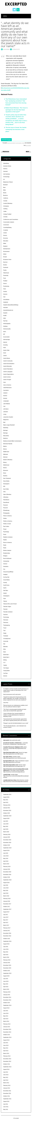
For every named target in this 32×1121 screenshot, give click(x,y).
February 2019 (6, 866)
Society (5, 582)
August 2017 (6, 912)
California (5, 198)
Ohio (4, 491)
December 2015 (7, 965)
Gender (5, 291)
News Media (6, 481)
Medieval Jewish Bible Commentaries (12, 441)
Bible (4, 190)
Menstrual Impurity (7, 443)
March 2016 (6, 957)
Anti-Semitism (6, 174)
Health (4, 315)
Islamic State (6, 350)
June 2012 (5, 1074)
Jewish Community (7, 361)
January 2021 (6, 807)
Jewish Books (6, 358)
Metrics (5, 446)
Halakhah (5, 302)
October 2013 (6, 1034)
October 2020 (6, 813)
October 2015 (6, 970)
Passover (5, 505)
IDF (4, 334)
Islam (4, 347)
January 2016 (6, 962)
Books (4, 192)
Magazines (6, 419)
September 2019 (7, 847)
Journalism (6, 390)
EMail (4, 243)
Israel (9, 139)
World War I (6, 654)
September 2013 (7, 1037)
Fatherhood (6, 273)
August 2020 (6, 818)
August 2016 (6, 944)
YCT (4, 662)
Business (5, 195)
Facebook (5, 267)
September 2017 (7, 909)
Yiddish (5, 665)
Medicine (5, 438)
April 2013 (5, 1050)
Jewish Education (7, 366)
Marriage (5, 430)
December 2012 (7, 1058)
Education (5, 240)
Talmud (5, 601)
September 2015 (7, 973)
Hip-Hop (5, 320)
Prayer (4, 529)
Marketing (5, 427)
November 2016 (7, 936)
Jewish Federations (8, 369)
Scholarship (6, 561)
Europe (5, 256)
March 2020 (6, 831)
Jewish (5, 355)
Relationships (6, 553)
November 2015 (7, 968)
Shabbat (5, 574)
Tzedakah (5, 635)
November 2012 (7, 1061)
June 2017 (5, 917)
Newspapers (6, 483)
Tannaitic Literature (8, 612)
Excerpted (16, 4)
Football (5, 280)
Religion (5, 555)
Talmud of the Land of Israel (10, 603)
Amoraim (5, 171)
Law (4, 406)
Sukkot (5, 593)
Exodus (5, 264)
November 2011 (7, 1093)
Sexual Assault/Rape (8, 571)
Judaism (5, 393)
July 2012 (5, 1072)
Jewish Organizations (8, 374)
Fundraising (6, 286)
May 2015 (5, 984)
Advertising (6, 163)
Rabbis (5, 539)
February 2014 (6, 1024)
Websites (5, 646)
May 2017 (5, 920)
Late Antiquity (6, 403)
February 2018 (6, 898)
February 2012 (6, 1085)
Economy (5, 238)
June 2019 (5, 856)
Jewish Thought (7, 379)
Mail (4, 422)
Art (4, 179)
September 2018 (7, 880)
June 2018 (5, 888)
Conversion (6, 224)
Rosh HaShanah (7, 558)
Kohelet (5, 398)
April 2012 (5, 1080)
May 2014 (5, 1016)
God (4, 297)
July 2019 (5, 853)
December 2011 (7, 1090)
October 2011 (6, 1096)
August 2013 (6, 1040)
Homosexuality (6, 329)
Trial (4, 630)
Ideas (4, 331)
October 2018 (6, 877)
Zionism (5, 676)
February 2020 (6, 834)
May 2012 (5, 1077)
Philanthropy (6, 510)
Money (5, 462)
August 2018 (6, 882)
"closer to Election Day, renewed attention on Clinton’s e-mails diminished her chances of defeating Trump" (14, 715)
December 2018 (7, 871)
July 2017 (5, 914)
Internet (5, 342)
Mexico (5, 449)
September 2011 (7, 1098)
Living (4, 414)
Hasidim (5, 313)
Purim (4, 534)
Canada (5, 200)
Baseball (5, 184)
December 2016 (7, 933)
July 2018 (5, 885)
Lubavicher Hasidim (8, 417)
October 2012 (6, 1064)
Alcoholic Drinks (7, 166)
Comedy (5, 216)
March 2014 (6, 1021)
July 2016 (5, 946)
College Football (7, 214)
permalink (28, 145)
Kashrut (5, 395)
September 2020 (7, 815)
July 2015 (5, 978)
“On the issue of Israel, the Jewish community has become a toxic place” (16, 129)
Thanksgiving (6, 625)
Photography (6, 513)
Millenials (5, 454)
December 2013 (7, 1029)
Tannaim (5, 609)
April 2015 (5, 986)
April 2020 (5, 829)
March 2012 (6, 1082)
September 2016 (7, 941)
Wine (4, 649)
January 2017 (6, 930)
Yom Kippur (6, 668)
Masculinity (6, 435)
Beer (4, 187)
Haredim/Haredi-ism (8, 310)
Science (5, 563)
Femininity (5, 275)
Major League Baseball (9, 425)
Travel (4, 628)
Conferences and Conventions (10, 219)
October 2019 (6, 845)
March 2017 (6, 925)
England (5, 246)
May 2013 (5, 1048)
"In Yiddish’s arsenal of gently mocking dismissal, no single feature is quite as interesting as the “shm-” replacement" (15, 690)
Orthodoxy (5, 497)
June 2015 (5, 981)
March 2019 (6, 863)
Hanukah (5, 307)
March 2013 (6, 1053)
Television (5, 620)
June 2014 (5, 1013)
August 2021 (6, 797)
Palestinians (6, 499)
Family (4, 270)
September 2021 (7, 794)
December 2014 (7, 997)
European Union (7, 259)
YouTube (5, 673)
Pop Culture (6, 526)
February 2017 (6, 928)
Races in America (7, 542)
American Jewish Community (14, 143)
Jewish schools (7, 377)
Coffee (4, 211)
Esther (4, 254)
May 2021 (5, 799)
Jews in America (7, 385)
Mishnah (5, 457)
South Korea (6, 585)
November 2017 (7, 904)
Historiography (6, 323)
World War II (6, 657)
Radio (4, 545)
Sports (4, 588)
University (5, 641)
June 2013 (5, 1045)
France (5, 283)
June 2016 (5, 949)
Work (4, 652)
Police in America (7, 515)
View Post (5, 702)
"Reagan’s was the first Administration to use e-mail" (15, 723)
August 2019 (6, 850)
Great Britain (6, 299)
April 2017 (5, 922)
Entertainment (6, 248)
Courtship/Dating (7, 227)
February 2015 (6, 992)
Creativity (5, 230)
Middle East (6, 451)
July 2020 (5, 821)
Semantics (5, 566)
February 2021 (6, 805)
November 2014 (7, 1000)
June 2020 (5, 823)
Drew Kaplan (6, 49)
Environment (6, 251)
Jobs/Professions (7, 387)
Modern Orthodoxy (7, 459)
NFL (4, 486)
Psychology (6, 531)
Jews (4, 382)
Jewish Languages (7, 371)
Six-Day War (6, 577)
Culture (5, 232)
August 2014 (6, 1008)
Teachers (5, 614)
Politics (5, 518)
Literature (5, 411)
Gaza (4, 288)
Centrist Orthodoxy (7, 203)
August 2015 (6, 976)
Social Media (6, 579)
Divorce (5, 235)
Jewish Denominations (8, 363)
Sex (4, 569)
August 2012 (6, 1069)
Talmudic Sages (7, 606)
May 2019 (5, 858)
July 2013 (5, 1042)
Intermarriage (6, 339)
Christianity (6, 206)
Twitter (14, 9)
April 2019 (5, 861)
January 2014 (6, 1026)
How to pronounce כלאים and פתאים (12, 694)
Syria (4, 598)
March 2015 (6, 989)
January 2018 (6, 901)
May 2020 (5, 826)
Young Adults (6, 670)
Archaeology (6, 176)
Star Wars (5, 590)
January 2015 (6, 994)
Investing (5, 345)
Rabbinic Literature (8, 537)
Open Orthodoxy (7, 494)
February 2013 (6, 1056)
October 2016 (6, 938)
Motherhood (6, 465)
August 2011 (6, 1101)
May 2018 (5, 890)
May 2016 (5, 952)
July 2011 (5, 1104)
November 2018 (7, 874)
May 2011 (5, 1109)
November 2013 (7, 1032)
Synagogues (6, 595)
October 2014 (6, 1002)
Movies (5, 467)
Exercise (5, 262)
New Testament (7, 478)
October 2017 (6, 906)
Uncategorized (6, 638)
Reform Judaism (7, 550)
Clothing (5, 208)
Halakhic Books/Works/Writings (10, 305)
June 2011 (5, 1106)
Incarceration (6, 337)
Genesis (5, 294)
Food (4, 278)
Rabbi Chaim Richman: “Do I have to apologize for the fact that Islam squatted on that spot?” (17, 109)
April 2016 (5, 954)
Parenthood (6, 502)
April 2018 (5, 893)
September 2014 (7, 1005)
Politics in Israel (7, 523)
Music (4, 473)
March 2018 (6, 896)
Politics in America (7, 521)
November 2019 (7, 842)
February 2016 (6, 960)
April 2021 (5, 802)
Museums (5, 470)
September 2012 (7, 1066)
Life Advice (6, 409)
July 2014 (5, 1010)
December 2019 (7, 839)
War (4, 644)
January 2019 (6, 869)
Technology (6, 617)
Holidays (5, 326)
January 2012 (6, 1088)
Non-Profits (6, 489)
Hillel (4, 318)
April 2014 (5, 1018)
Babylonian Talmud (8, 182)
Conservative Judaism (8, 222)
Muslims (5, 475)
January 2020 (6, 837)
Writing (5, 660)
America (5, 168)
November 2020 (7, 810)
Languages (6, 401)
